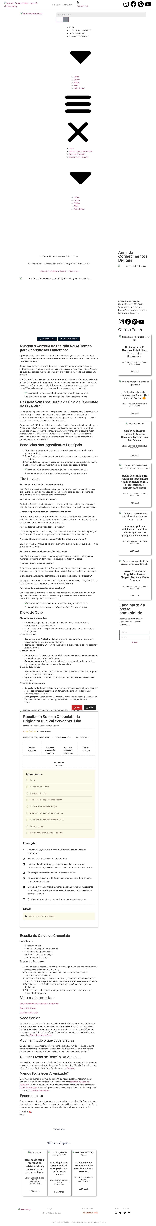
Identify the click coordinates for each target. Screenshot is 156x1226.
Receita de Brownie (29, 1013)
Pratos (77, 82)
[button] (78, 118)
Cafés (76, 76)
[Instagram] (126, 4)
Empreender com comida (80, 30)
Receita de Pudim (28, 1008)
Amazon (70, 1068)
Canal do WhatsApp (40, 1090)
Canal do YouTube (28, 1087)
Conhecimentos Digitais (73, 1222)
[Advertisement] (78, 230)
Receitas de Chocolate (69, 256)
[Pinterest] (141, 4)
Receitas (56, 256)
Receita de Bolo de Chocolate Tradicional (39, 1003)
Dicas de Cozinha (77, 33)
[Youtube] (148, 4)
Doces (77, 79)
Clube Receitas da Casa (41, 1035)
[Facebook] (133, 4)
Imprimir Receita (70, 339)
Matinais (48, 256)
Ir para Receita (48, 339)
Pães (76, 85)
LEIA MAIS (34, 1191)
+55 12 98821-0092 (82, 6)
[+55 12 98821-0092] (77, 2)
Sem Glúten (79, 88)
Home (71, 28)
